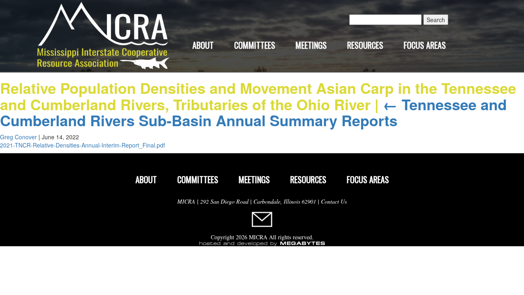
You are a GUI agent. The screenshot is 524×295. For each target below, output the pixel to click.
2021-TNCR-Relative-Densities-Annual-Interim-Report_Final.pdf (82, 145)
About (203, 45)
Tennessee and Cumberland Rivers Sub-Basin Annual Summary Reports (253, 112)
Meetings (311, 45)
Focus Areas (425, 45)
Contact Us (334, 201)
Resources (365, 45)
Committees (254, 45)
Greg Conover (18, 137)
